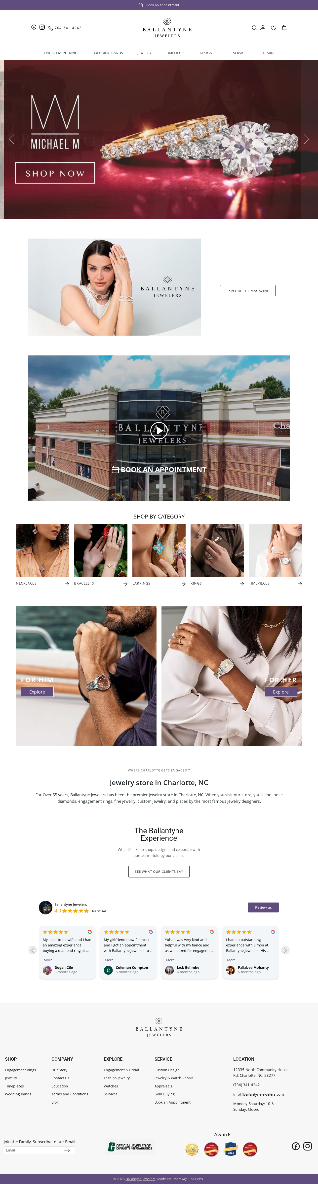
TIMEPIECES (175, 52)
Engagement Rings (20, 1070)
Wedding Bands (18, 1094)
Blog (55, 1102)
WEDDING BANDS (108, 52)
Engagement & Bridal (121, 1070)
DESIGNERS (209, 52)
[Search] (254, 28)
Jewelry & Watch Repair (174, 1078)
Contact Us (60, 1078)
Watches (111, 1086)
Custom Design (167, 1070)
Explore (37, 692)
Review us (263, 907)
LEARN (268, 52)
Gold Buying (165, 1094)
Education (59, 1086)
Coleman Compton (71, 967)
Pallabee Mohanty (192, 967)
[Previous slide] (32, 950)
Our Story (59, 1070)
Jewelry (11, 1078)
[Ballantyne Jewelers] (167, 28)
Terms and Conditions (69, 1094)
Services (111, 1094)
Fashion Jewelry (117, 1078)
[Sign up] (67, 1150)
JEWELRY (144, 52)
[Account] (263, 28)
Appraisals (163, 1086)
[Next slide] (285, 950)
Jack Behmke (127, 967)
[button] (159, 430)
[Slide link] (159, 139)
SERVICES (240, 52)
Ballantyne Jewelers (70, 904)
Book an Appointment (162, 5)
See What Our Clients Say (159, 871)
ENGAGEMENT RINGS (62, 52)
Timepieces (14, 1086)
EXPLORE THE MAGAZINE (248, 290)
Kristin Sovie (248, 967)
